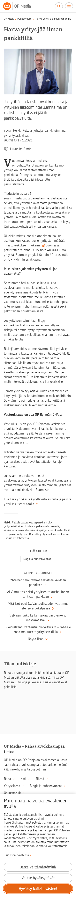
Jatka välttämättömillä (38, 867)
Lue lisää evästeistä (17, 855)
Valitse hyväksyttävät (38, 878)
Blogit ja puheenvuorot (37, 559)
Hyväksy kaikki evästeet (38, 888)
